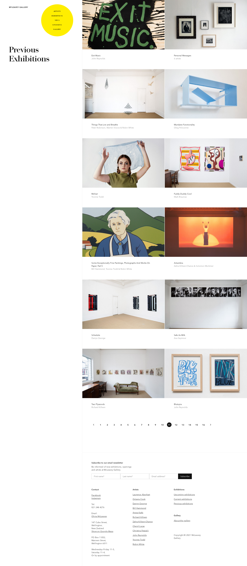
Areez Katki (138, 512)
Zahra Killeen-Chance (143, 521)
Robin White (138, 544)
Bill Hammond (139, 508)
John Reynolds (140, 535)
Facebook (96, 495)
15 (196, 424)
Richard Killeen (140, 517)
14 (190, 424)
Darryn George (140, 503)
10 (162, 424)
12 (176, 424)
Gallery (57, 29)
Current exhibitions (183, 499)
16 (203, 424)
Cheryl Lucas (139, 526)
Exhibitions (57, 16)
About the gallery (182, 520)
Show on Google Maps (102, 531)
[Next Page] (210, 424)
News (57, 20)
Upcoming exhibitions (184, 494)
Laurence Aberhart (141, 494)
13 (183, 424)
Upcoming (57, 25)
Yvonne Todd (139, 539)
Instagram (96, 498)
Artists (57, 11)
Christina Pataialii (141, 530)
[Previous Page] (93, 424)
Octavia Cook (139, 499)
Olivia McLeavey (99, 516)
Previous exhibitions (183, 503)
